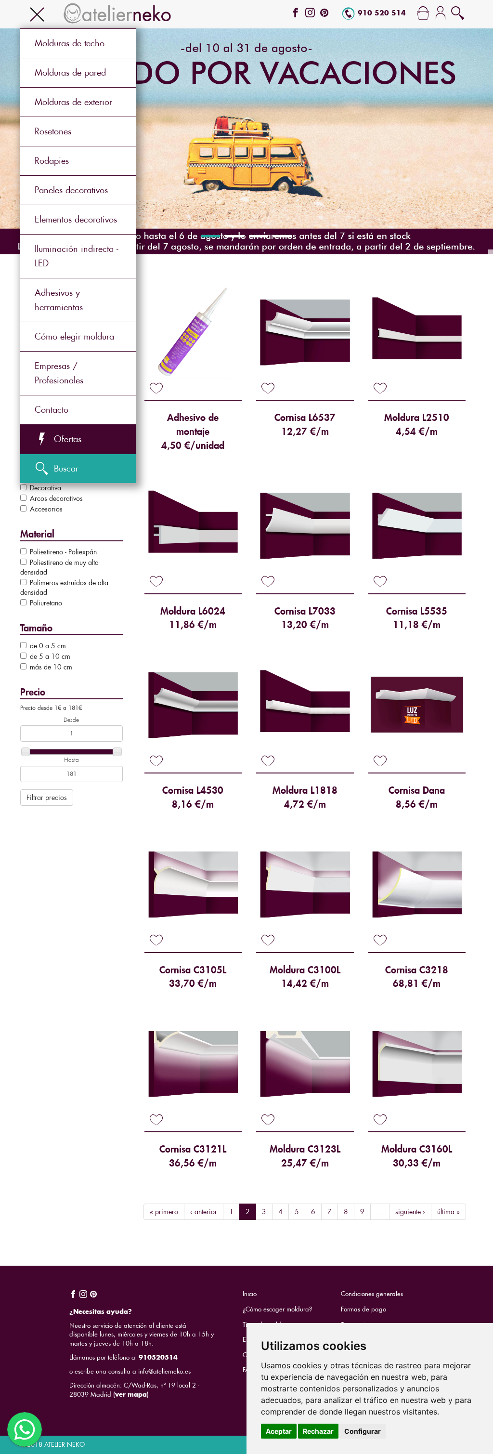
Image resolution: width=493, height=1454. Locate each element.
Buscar (66, 468)
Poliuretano (46, 603)
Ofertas (67, 439)
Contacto (51, 409)
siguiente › (410, 1211)
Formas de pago (363, 1309)
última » (448, 1211)
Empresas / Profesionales (59, 373)
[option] (246, 141)
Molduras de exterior (73, 101)
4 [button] (282, 236)
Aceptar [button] (279, 1431)
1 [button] (210, 236)
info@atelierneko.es (164, 1371)
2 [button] (234, 236)
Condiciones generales (372, 1294)
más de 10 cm (51, 667)
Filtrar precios (46, 797)
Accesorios (46, 509)
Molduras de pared (70, 72)
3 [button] (258, 236)
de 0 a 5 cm (48, 646)
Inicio (250, 1294)
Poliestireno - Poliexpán (63, 552)
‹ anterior (203, 1211)
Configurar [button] (362, 1431)
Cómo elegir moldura (74, 336)
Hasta (71, 760)
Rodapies (52, 160)
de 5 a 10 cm (50, 656)
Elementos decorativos (76, 219)
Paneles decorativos (71, 190)
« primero (164, 1211)
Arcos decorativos (56, 498)
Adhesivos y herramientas (59, 300)
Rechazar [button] (318, 1431)
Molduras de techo (69, 43)
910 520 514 (382, 12)
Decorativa (45, 488)
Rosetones (53, 131)
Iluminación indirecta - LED (76, 256)
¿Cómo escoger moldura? (277, 1309)
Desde (71, 720)
